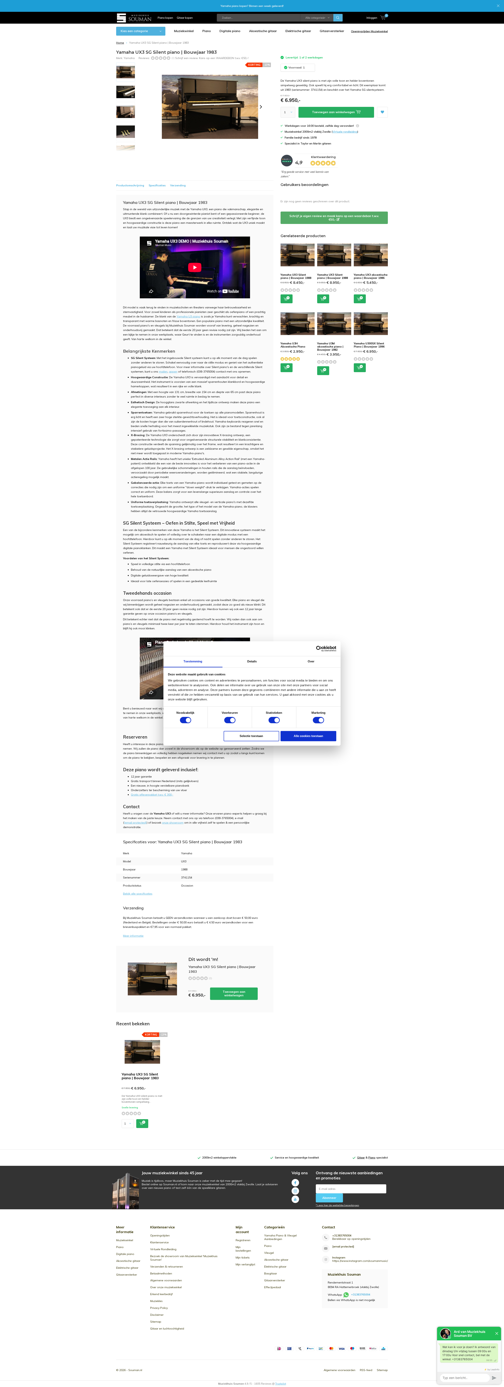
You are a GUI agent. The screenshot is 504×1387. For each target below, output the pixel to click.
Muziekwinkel (184, 31)
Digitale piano (230, 31)
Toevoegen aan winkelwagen (234, 993)
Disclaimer (157, 1315)
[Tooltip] (357, 126)
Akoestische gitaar (263, 31)
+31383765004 (341, 1235)
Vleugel (269, 1253)
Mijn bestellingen (243, 1248)
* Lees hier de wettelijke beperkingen (337, 1205)
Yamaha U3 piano (188, 316)
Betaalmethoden (161, 1273)
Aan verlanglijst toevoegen (382, 112)
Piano (206, 31)
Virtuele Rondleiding (163, 1249)
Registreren (243, 1240)
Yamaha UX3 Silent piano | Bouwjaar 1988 (296, 276)
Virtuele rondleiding (345, 131)
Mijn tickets (243, 1257)
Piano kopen (165, 17)
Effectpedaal (272, 1287)
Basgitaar (270, 1273)
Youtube (295, 1199)
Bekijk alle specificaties (137, 893)
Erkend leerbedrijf (161, 1294)
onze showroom (172, 822)
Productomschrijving (130, 185)
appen (173, 371)
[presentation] (261, 107)
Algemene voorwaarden (166, 1280)
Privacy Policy (159, 1308)
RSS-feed (366, 1370)
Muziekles (156, 1301)
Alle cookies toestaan (308, 736)
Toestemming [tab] (192, 661)
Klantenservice (159, 1242)
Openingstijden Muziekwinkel (369, 31)
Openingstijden (160, 1235)
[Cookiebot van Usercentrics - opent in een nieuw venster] (319, 649)
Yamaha (129, 58)
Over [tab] (311, 661)
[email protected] (343, 1246)
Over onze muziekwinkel (166, 1287)
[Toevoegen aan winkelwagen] (142, 1123)
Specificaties (157, 185)
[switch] (229, 720)
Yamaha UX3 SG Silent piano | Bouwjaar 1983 (140, 1076)
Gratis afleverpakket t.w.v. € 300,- (152, 794)
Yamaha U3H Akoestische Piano (293, 345)
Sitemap (155, 1321)
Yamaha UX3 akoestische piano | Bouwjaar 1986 (370, 276)
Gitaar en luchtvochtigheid (167, 1328)
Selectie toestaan (251, 736)
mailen (163, 371)
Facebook (295, 1182)
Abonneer (329, 1198)
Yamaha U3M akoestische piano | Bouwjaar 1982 (330, 346)
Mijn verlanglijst (245, 1264)
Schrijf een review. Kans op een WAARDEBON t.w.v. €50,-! (211, 58)
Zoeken (338, 18)
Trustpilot (280, 1383)
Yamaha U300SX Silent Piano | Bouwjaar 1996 (369, 345)
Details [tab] (252, 661)
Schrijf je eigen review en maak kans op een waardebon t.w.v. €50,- (334, 217)
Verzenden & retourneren (166, 1266)
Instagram (295, 1191)
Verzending (178, 185)
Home (120, 42)
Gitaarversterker (332, 31)
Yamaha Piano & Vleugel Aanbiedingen (280, 1237)
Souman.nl (135, 1370)
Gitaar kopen (185, 17)
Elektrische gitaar (298, 31)
